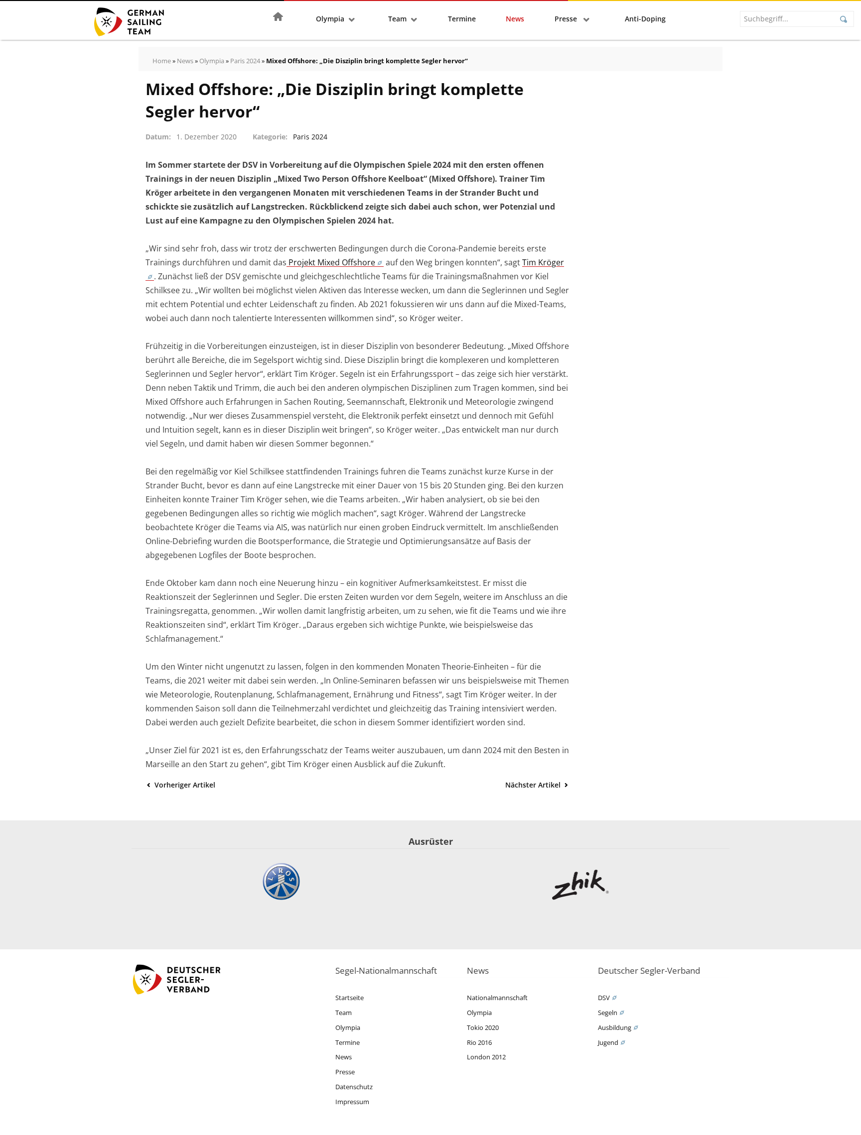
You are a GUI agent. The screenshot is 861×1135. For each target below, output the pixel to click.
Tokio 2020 (483, 1027)
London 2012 (486, 1056)
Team (397, 18)
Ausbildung (614, 1027)
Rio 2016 (479, 1042)
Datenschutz (354, 1086)
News (515, 18)
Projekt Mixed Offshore (331, 262)
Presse (567, 18)
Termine (462, 18)
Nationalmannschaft (497, 997)
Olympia (330, 18)
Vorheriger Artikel (183, 785)
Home (161, 60)
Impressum (352, 1101)
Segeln (607, 1012)
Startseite (349, 997)
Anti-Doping (645, 18)
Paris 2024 (245, 60)
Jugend (608, 1042)
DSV (604, 997)
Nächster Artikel (534, 785)
